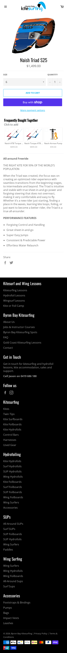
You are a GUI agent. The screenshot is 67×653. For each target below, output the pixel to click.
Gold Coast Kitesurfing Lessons (22, 342)
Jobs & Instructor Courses (19, 327)
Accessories (10, 507)
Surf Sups (9, 586)
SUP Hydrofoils (12, 471)
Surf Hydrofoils (12, 466)
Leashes (8, 623)
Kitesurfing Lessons (15, 290)
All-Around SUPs (13, 524)
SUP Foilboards (12, 492)
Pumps (7, 607)
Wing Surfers (11, 502)
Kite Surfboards (12, 419)
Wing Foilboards (13, 497)
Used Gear (9, 445)
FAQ (5, 337)
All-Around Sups (13, 581)
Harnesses (9, 440)
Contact (8, 347)
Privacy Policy (40, 633)
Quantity (52, 74)
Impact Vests (11, 618)
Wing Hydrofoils (13, 476)
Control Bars (11, 434)
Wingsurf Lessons (14, 300)
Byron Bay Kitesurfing (21, 633)
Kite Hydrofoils (12, 429)
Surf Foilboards (12, 487)
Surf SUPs (9, 529)
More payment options (32, 110)
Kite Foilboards (12, 424)
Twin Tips (9, 414)
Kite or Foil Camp (13, 306)
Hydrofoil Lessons (14, 295)
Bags (6, 613)
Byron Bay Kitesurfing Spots (20, 332)
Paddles (8, 549)
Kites (6, 409)
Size (5, 74)
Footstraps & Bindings (16, 602)
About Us (9, 322)
